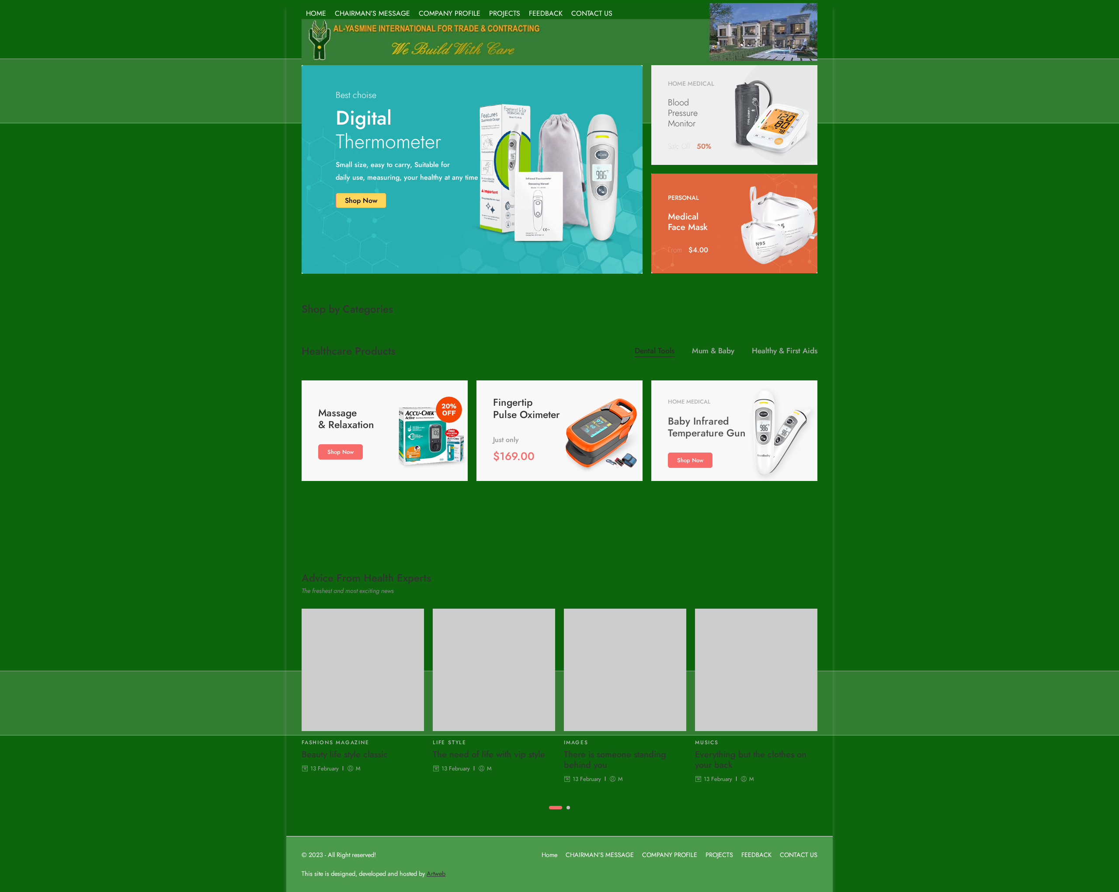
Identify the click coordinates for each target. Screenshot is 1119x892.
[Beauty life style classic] (363, 670)
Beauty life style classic (345, 754)
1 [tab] (555, 815)
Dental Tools (654, 351)
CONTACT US (591, 13)
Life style (449, 742)
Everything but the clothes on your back (750, 759)
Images (576, 742)
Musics (707, 742)
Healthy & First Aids (784, 351)
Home (549, 854)
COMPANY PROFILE (449, 13)
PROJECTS (504, 13)
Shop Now (361, 200)
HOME (316, 13)
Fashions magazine (335, 742)
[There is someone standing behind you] (625, 670)
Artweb (436, 873)
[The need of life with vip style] (494, 670)
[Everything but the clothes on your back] (756, 670)
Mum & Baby (713, 351)
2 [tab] (568, 815)
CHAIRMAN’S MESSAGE (372, 13)
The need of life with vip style (489, 754)
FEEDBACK (546, 13)
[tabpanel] (362, 696)
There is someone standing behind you (615, 759)
